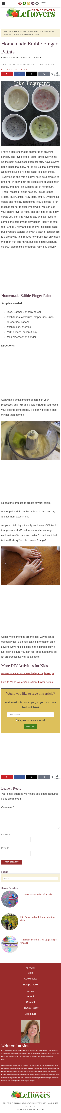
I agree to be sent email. (32, 720)
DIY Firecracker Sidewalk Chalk (36, 894)
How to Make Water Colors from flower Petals (27, 682)
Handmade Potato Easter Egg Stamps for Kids (38, 941)
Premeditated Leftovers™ (30, 12)
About (30, 996)
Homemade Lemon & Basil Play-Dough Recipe (27, 673)
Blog (30, 972)
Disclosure (30, 1013)
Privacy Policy (30, 1008)
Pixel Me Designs (35, 1109)
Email (5, 848)
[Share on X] (31, 74)
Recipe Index (30, 984)
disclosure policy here (14, 69)
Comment (7, 807)
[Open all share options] (44, 74)
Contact (30, 1002)
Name (5, 834)
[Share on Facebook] (19, 74)
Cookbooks (30, 978)
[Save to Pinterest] (7, 74)
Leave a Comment (34, 58)
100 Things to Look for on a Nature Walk (37, 918)
